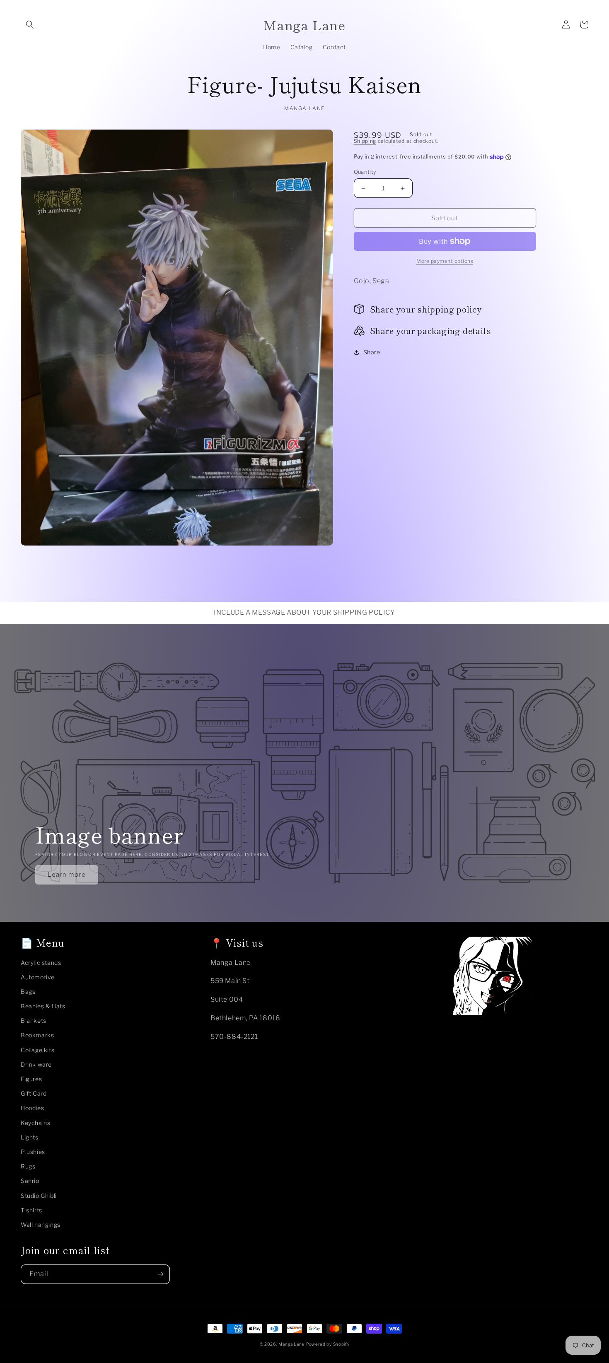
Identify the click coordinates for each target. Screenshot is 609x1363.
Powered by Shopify (328, 1343)
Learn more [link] (67, 874)
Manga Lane (291, 1343)
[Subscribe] (160, 1274)
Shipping (365, 141)
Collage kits (37, 1049)
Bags (28, 991)
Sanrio (30, 1180)
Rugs (28, 1166)
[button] (30, 24)
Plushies (33, 1151)
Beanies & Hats (43, 1006)
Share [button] (371, 352)
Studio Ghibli (39, 1195)
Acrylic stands (41, 962)
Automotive (38, 977)
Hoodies (32, 1107)
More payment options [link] (444, 261)
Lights (30, 1137)
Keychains (35, 1122)
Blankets (33, 1020)
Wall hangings (40, 1224)
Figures (31, 1078)
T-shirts (31, 1210)
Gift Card (33, 1093)
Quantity (365, 171)
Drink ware (36, 1064)
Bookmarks (37, 1034)
